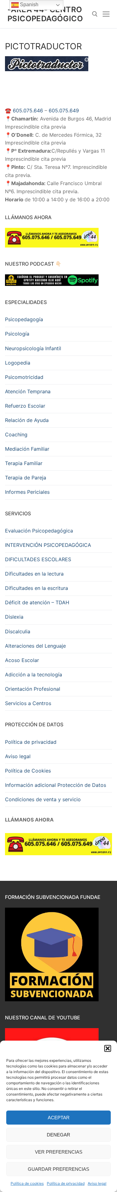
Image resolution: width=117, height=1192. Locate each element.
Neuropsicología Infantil (33, 348)
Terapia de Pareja (25, 477)
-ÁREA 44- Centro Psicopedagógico (45, 14)
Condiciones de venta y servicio (43, 799)
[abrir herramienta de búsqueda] (95, 14)
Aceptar (59, 1117)
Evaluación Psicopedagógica (39, 530)
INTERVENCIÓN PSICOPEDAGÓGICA (48, 545)
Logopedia (17, 363)
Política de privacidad (66, 1183)
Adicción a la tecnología (33, 674)
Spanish (28, 4)
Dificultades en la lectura (34, 574)
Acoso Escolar (22, 660)
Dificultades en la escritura (36, 588)
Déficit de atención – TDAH (37, 602)
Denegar (58, 1134)
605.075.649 (64, 110)
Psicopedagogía (24, 319)
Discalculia (17, 631)
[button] (108, 1048)
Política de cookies (27, 1183)
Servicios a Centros (28, 703)
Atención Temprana (28, 391)
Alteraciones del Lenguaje (35, 646)
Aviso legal (97, 1183)
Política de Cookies (28, 771)
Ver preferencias (58, 1152)
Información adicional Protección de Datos (55, 785)
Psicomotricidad (24, 377)
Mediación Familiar (27, 449)
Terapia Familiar (23, 463)
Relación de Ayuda (27, 420)
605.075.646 (28, 110)
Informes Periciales (27, 492)
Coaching (16, 434)
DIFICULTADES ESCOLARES (38, 559)
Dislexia (14, 617)
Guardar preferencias (58, 1169)
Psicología (17, 334)
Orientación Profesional (32, 689)
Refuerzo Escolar (25, 406)
